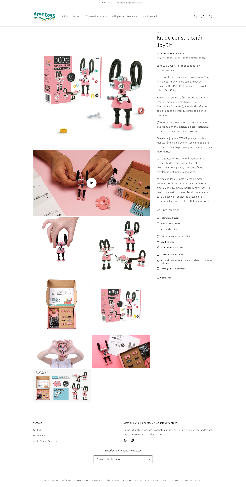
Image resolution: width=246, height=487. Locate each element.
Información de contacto (156, 480)
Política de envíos (134, 480)
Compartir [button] (165, 277)
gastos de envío (167, 57)
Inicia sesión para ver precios (171, 53)
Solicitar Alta (39, 435)
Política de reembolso (71, 480)
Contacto (38, 430)
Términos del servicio (115, 480)
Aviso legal (174, 480)
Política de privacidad (93, 480)
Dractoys (55, 480)
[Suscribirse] (148, 459)
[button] (77, 16)
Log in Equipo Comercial (45, 441)
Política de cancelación (192, 480)
